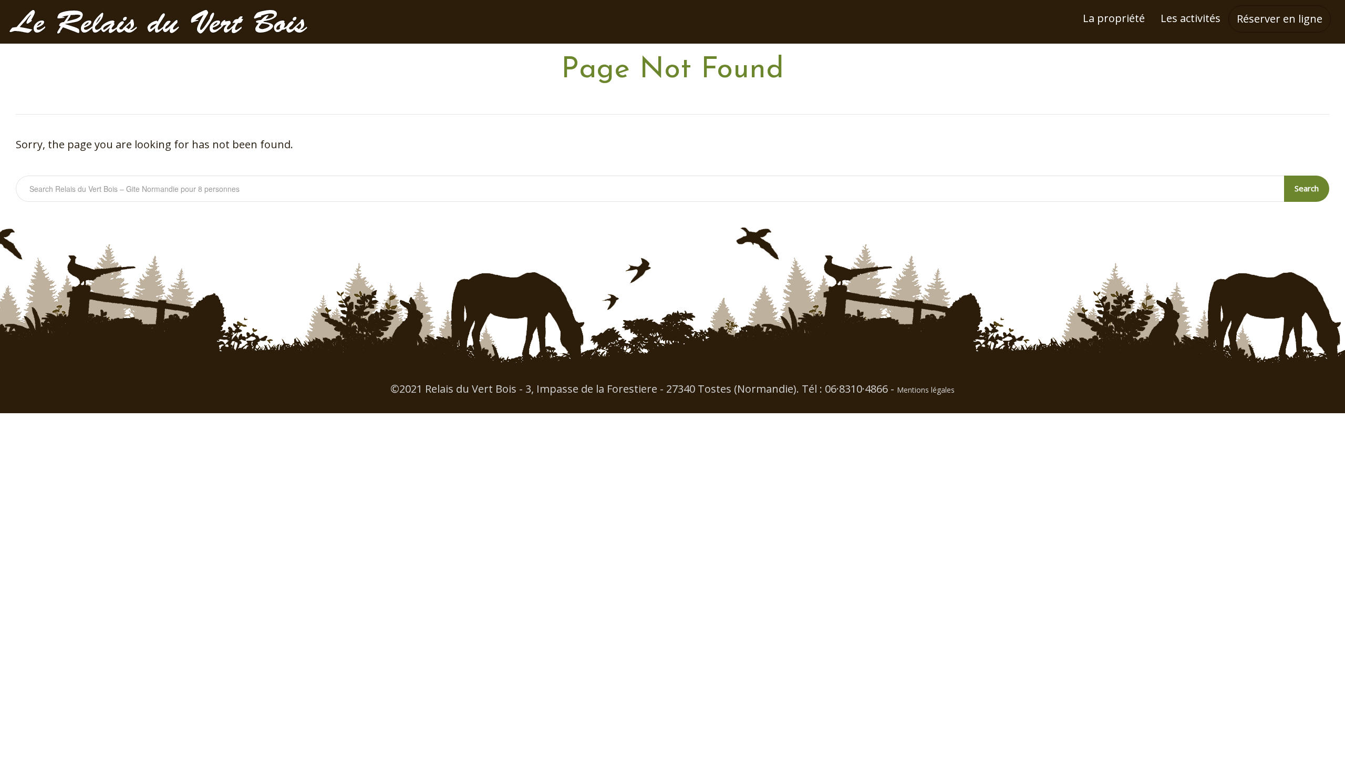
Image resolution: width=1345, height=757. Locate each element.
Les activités (1190, 18)
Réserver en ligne (1279, 19)
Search (1307, 188)
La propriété (1114, 18)
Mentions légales (926, 390)
